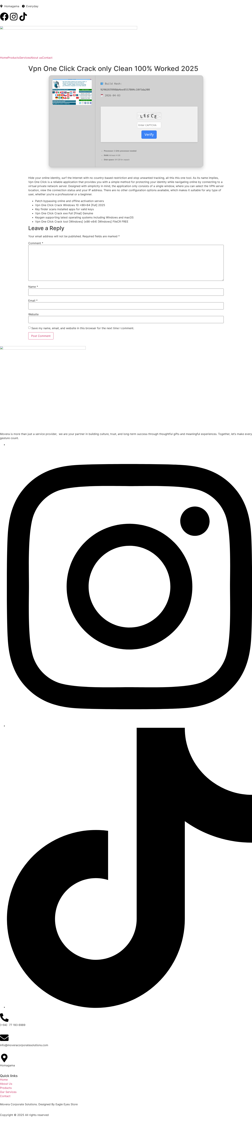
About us (36, 57)
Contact (47, 57)
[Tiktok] (23, 16)
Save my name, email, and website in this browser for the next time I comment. (82, 328)
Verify (149, 134)
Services (24, 57)
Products (13, 57)
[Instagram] (13, 16)
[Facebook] (4, 16)
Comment (35, 243)
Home (4, 57)
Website (33, 314)
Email (33, 300)
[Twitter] (129, 725)
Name (33, 286)
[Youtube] (129, 1007)
